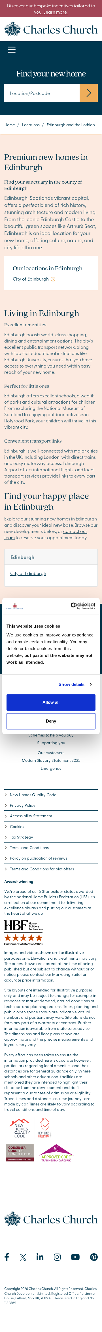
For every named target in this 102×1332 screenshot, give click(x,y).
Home (10, 124)
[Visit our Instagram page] (57, 1257)
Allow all (51, 702)
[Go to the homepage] (51, 28)
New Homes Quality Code (33, 794)
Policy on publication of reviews (38, 858)
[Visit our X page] (23, 1257)
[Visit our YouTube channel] (75, 1257)
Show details (71, 684)
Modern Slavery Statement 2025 (51, 760)
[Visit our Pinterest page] (94, 1257)
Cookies (17, 826)
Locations (31, 124)
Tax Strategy (21, 837)
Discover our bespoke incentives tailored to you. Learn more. (51, 8)
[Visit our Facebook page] (6, 1257)
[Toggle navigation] (12, 49)
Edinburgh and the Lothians (72, 124)
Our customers (51, 752)
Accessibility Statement (31, 815)
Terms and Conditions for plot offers (42, 869)
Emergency (51, 768)
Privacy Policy (22, 805)
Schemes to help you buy (51, 735)
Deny (51, 721)
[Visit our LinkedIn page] (40, 1257)
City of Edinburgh (28, 573)
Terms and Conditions (29, 847)
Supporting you (51, 742)
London (52, 457)
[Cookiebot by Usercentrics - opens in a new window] (71, 606)
